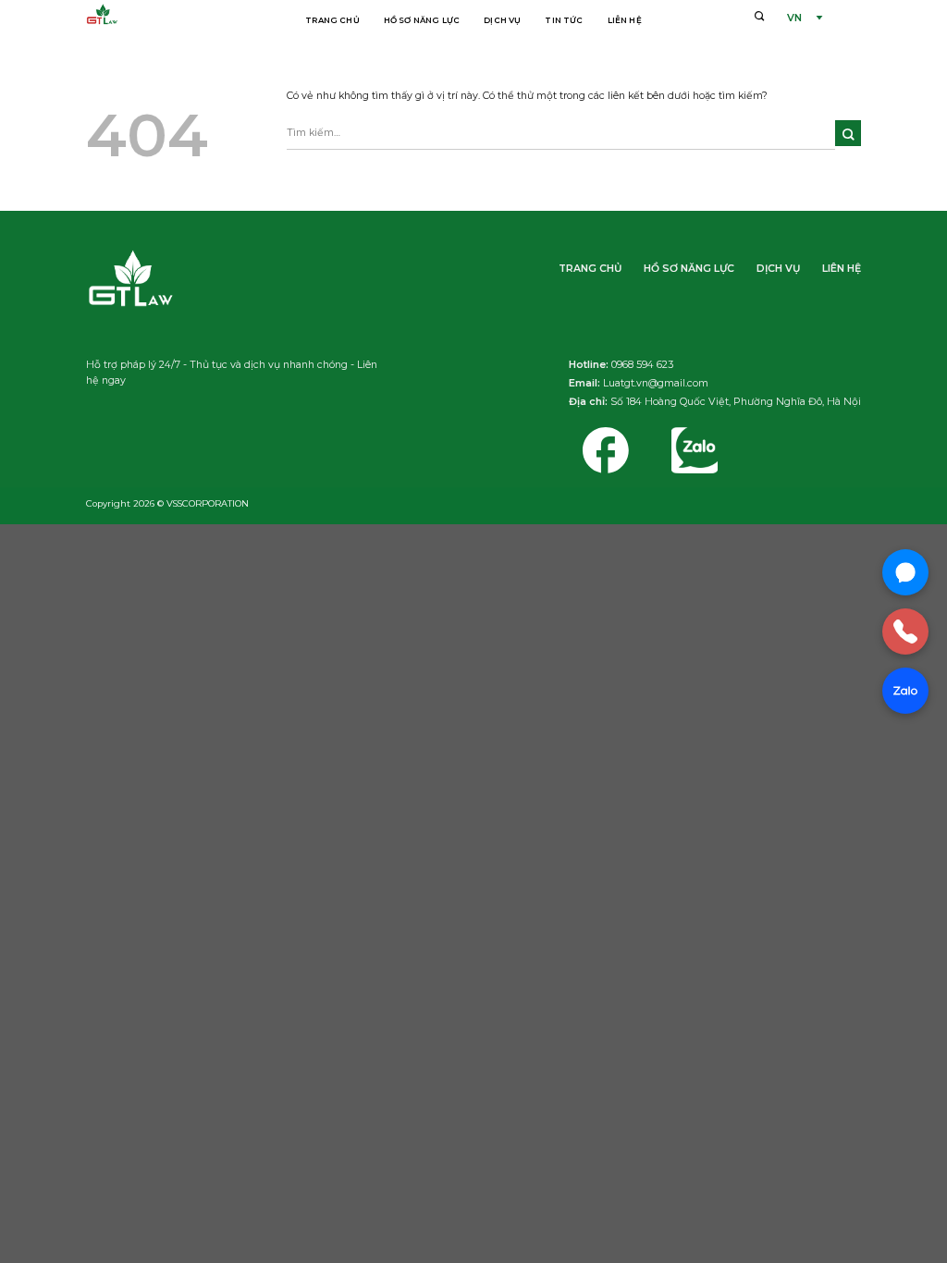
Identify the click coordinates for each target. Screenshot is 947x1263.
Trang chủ (332, 20)
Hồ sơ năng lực (422, 20)
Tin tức (564, 20)
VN (794, 18)
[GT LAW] (156, 16)
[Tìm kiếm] (759, 16)
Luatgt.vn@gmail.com (655, 383)
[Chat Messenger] (905, 572)
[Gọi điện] (905, 631)
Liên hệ (625, 20)
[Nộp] (848, 133)
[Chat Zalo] (905, 691)
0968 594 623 (642, 365)
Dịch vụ (502, 20)
